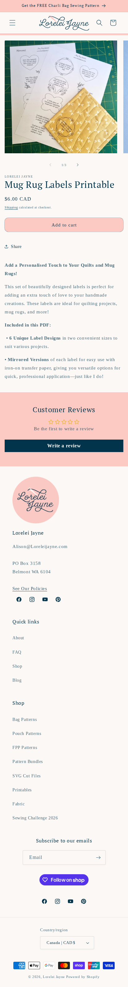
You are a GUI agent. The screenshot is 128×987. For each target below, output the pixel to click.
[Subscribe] (98, 857)
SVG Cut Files (26, 776)
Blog (16, 680)
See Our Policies (29, 588)
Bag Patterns (24, 719)
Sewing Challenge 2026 (35, 818)
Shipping (11, 207)
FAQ (16, 652)
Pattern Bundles (27, 761)
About (18, 638)
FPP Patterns (24, 747)
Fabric (18, 804)
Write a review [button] (64, 445)
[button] (12, 23)
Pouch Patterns (26, 733)
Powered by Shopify (83, 977)
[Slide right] (78, 165)
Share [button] (16, 246)
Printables (22, 790)
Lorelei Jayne (54, 977)
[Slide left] (50, 165)
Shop (17, 666)
